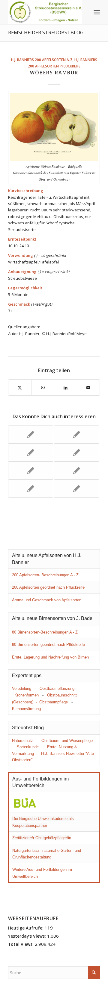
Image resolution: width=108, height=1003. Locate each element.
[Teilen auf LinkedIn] (65, 387)
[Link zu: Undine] (76, 471)
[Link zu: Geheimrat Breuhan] (30, 471)
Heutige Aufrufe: (26, 928)
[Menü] (97, 12)
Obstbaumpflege (53, 702)
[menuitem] (97, 12)
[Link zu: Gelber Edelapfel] (30, 453)
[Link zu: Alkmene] (76, 489)
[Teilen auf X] (19, 387)
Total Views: (21, 944)
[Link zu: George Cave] (76, 453)
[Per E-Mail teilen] (88, 387)
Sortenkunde (28, 747)
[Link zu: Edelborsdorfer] (30, 434)
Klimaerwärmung (26, 708)
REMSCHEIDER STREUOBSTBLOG (45, 32)
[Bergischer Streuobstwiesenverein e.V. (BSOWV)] (45, 12)
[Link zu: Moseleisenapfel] (76, 434)
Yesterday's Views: (27, 936)
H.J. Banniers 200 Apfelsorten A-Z (42, 59)
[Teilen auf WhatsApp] (43, 387)
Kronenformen (26, 695)
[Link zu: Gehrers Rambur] (30, 489)
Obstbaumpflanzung (57, 688)
